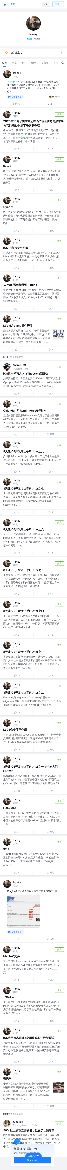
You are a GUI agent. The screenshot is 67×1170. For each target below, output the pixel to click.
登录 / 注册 (32, 1160)
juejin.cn (14, 81)
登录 (56, 4)
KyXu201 (18, 1121)
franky (17, 72)
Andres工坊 (19, 365)
